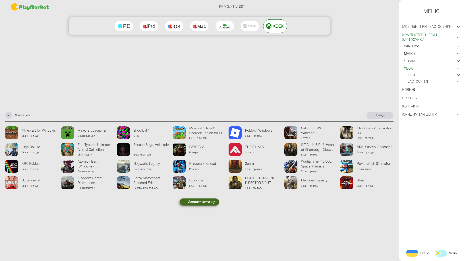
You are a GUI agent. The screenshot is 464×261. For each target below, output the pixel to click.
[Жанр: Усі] (8, 115)
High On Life (31, 147)
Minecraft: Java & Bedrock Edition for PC (206, 130)
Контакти (411, 106)
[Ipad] (149, 26)
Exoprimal (196, 180)
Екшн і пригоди (30, 135)
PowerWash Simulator (373, 163)
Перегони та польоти (145, 188)
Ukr (422, 253)
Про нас (409, 98)
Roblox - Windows (258, 130)
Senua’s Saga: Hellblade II (151, 147)
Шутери (305, 138)
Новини (409, 90)
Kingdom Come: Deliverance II (90, 180)
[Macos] (199, 26)
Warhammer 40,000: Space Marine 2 (316, 163)
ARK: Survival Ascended (375, 147)
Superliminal (31, 180)
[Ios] (174, 26)
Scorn (249, 163)
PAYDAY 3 (196, 147)
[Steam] (250, 26)
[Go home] (30, 7)
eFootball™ (141, 130)
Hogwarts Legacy (146, 163)
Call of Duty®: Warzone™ (311, 130)
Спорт (136, 135)
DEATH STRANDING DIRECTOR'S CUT (260, 180)
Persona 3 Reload (202, 163)
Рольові (194, 169)
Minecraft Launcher (92, 130)
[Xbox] (275, 26)
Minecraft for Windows (39, 130)
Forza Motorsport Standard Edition (146, 180)
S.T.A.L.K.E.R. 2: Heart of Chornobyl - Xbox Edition (317, 147)
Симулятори (364, 169)
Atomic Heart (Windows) (88, 163)
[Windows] (124, 26)
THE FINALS (254, 147)
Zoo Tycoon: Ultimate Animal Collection (94, 147)
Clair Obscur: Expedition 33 (375, 130)
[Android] (225, 26)
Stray (360, 180)
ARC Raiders (31, 163)
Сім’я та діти (85, 154)
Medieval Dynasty (314, 180)
